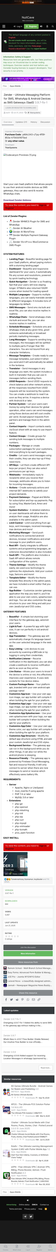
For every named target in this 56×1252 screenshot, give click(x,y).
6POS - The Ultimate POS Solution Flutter (30, 1104)
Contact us (44, 1205)
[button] (4, 26)
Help (40, 1209)
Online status (24, 1205)
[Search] (52, 26)
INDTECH (15, 1092)
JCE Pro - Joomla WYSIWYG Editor (24, 976)
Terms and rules (15, 1209)
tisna (13, 1152)
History (34, 122)
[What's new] (47, 26)
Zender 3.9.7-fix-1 (12, 1019)
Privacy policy (30, 1209)
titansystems (35, 113)
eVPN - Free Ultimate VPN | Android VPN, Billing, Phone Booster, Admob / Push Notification (30, 1170)
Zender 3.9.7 (9, 1035)
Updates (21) (21, 122)
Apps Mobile (25, 1092)
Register (9, 208)
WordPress (26, 242)
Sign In (42, 205)
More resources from (28, 962)
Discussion (45, 122)
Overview (8, 122)
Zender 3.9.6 (9, 1052)
